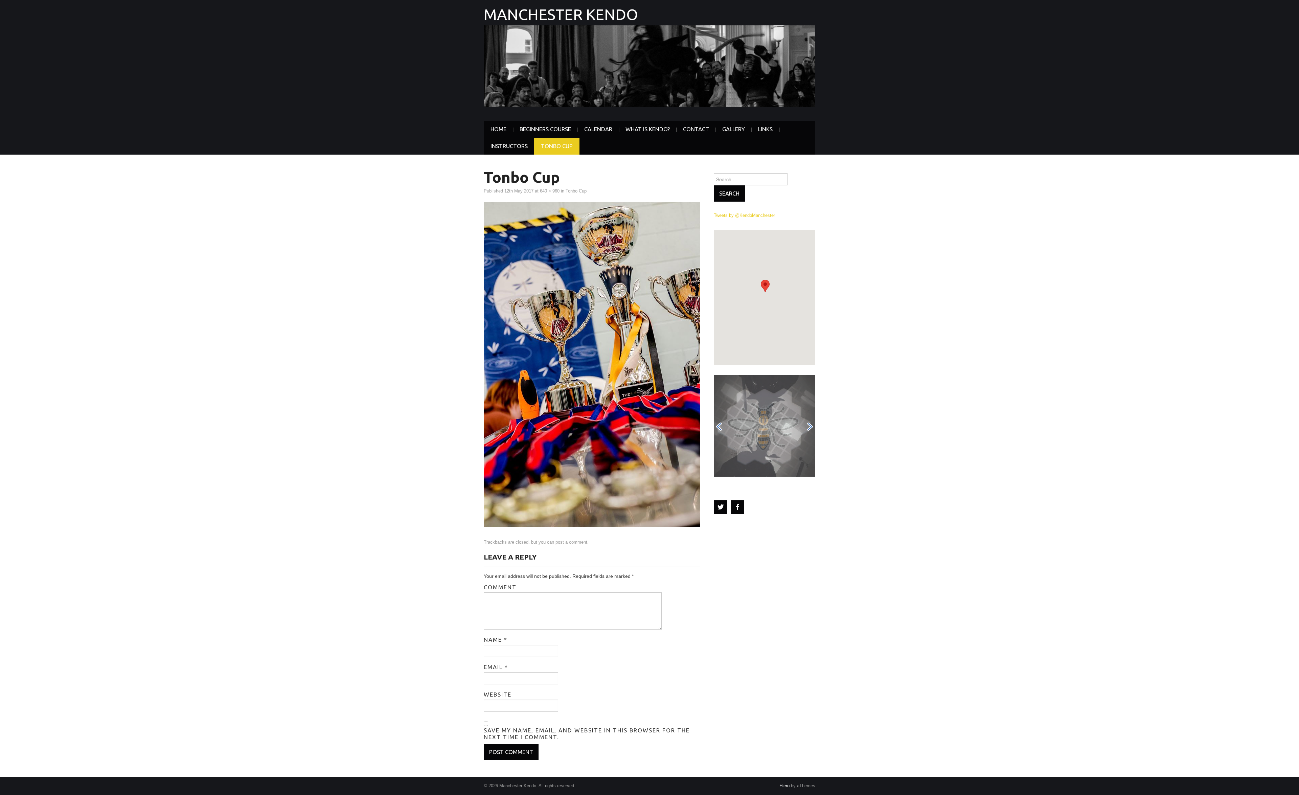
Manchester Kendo (561, 14)
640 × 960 (550, 191)
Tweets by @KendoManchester (744, 215)
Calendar (598, 129)
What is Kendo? (647, 129)
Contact (696, 129)
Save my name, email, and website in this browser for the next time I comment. (587, 733)
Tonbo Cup (557, 146)
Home (498, 129)
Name (495, 639)
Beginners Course (545, 129)
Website (497, 694)
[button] (765, 286)
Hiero (784, 785)
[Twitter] (720, 507)
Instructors (509, 146)
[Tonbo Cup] (592, 364)
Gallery (733, 129)
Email (496, 667)
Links (765, 129)
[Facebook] (737, 507)
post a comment (571, 542)
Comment (500, 587)
